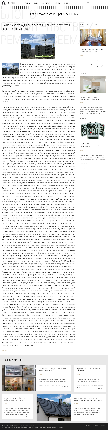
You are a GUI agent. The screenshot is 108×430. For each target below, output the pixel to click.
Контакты (57, 3)
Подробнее (83, 73)
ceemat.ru (16, 425)
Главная (27, 3)
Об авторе (67, 3)
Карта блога (46, 3)
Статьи (36, 3)
